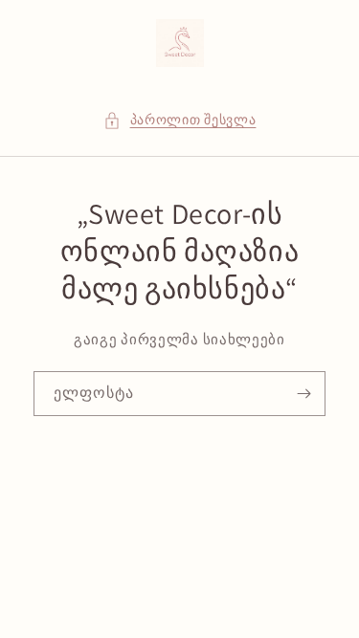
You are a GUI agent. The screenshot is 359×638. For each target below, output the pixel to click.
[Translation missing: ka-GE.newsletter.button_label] (303, 393)
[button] (180, 120)
